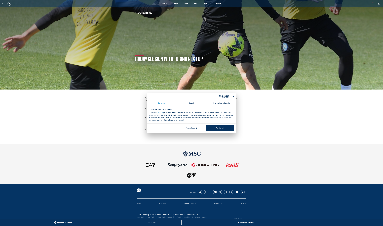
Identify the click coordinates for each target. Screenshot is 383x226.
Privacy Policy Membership (166, 217)
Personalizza (190, 128)
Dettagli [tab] (191, 103)
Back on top (238, 218)
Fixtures (243, 203)
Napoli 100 (218, 3)
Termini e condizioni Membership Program (192, 217)
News (139, 203)
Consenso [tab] (161, 103)
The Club (162, 203)
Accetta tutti (220, 128)
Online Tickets (189, 203)
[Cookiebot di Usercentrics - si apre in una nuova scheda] (220, 96)
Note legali (140, 217)
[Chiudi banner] (233, 96)
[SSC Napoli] (9, 4)
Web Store (217, 203)
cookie (160, 113)
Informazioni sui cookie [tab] (221, 103)
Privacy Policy (150, 217)
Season (176, 3)
